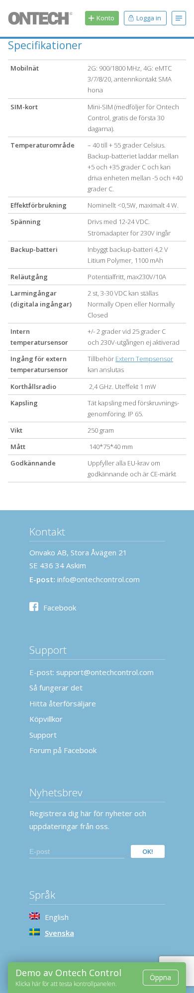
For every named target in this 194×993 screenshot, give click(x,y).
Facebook (59, 607)
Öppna (160, 977)
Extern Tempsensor (144, 358)
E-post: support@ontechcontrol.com (91, 672)
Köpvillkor (46, 719)
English (57, 917)
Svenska (59, 933)
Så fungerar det (56, 687)
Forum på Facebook (63, 750)
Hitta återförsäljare (62, 703)
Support (43, 735)
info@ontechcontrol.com (98, 579)
